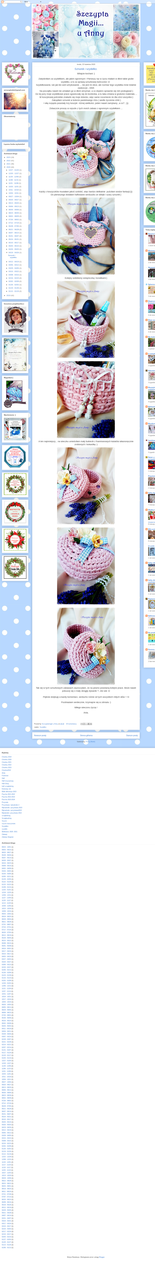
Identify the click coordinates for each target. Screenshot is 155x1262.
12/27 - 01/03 (14, 170)
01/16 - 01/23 (6, 978)
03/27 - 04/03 (6, 959)
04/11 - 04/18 (6, 1029)
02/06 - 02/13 (6, 970)
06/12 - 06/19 (6, 935)
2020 (9, 167)
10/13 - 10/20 (6, 1175)
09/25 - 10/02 (6, 914)
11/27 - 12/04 (6, 898)
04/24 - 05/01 (6, 948)
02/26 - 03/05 (6, 874)
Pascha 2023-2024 (8, 799)
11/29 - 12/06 (14, 177)
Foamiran (5, 775)
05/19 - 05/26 (6, 1205)
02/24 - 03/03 (6, 1229)
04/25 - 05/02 (6, 1026)
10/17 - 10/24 (6, 999)
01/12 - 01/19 (14, 291)
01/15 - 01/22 (6, 884)
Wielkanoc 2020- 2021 (9, 832)
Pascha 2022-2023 (8, 797)
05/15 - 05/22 (6, 940)
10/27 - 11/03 (6, 1173)
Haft (3, 778)
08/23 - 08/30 (14, 213)
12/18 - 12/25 (6, 892)
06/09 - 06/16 (6, 1202)
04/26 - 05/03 (14, 249)
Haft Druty (5, 783)
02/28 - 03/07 (6, 1039)
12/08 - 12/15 (6, 1159)
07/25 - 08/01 (6, 1015)
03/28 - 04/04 (6, 1034)
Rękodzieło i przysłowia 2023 (12, 808)
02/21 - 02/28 (6, 1042)
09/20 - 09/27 (14, 200)
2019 (9, 295)
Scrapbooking (6, 818)
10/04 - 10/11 (14, 193)
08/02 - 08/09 (14, 216)
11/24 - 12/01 (6, 1162)
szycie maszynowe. (9, 823)
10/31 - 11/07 (6, 994)
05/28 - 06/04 (6, 855)
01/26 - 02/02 (14, 285)
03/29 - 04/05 (14, 268)
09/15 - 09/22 (6, 1183)
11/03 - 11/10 (6, 1170)
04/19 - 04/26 (14, 253)
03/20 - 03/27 (6, 962)
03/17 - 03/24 (6, 1223)
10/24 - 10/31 (6, 996)
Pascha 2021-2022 (8, 794)
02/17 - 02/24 (6, 1231)
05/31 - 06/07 (14, 236)
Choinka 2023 (6, 767)
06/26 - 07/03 (6, 932)
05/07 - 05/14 (6, 858)
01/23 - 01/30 (6, 975)
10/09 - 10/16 (6, 911)
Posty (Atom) (90, 742)
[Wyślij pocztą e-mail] (82, 724)
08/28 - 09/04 (6, 919)
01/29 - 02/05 (6, 879)
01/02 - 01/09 (6, 980)
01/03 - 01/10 (6, 1058)
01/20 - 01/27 (6, 1242)
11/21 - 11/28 (6, 988)
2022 (9, 161)
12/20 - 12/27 (14, 173)
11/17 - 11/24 (6, 1165)
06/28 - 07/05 (14, 226)
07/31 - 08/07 (6, 924)
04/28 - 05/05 (6, 1210)
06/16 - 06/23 (6, 1199)
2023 (9, 157)
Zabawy (4, 834)
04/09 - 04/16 (6, 866)
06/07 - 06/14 (14, 233)
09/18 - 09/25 (6, 916)
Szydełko (43, 727)
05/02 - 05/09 (6, 1023)
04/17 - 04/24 (6, 951)
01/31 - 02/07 (6, 1050)
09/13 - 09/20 (14, 203)
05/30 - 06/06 (6, 1018)
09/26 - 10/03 (6, 1004)
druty (3, 773)
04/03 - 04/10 (6, 956)
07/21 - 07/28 (6, 1194)
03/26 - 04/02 (6, 871)
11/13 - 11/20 (6, 903)
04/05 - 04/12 (14, 265)
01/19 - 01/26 (14, 288)
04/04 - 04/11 (6, 1031)
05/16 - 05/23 (6, 1021)
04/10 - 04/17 (6, 954)
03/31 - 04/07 (6, 1218)
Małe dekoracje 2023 (9, 791)
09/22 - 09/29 (6, 1181)
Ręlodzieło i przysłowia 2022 (12, 813)
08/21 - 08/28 (6, 922)
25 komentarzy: (72, 724)
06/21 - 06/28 (14, 229)
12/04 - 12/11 (6, 895)
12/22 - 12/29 (6, 1157)
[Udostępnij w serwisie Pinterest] (91, 724)
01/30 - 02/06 (6, 972)
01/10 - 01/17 (6, 1055)
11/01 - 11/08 (14, 183)
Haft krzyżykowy (8, 781)
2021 (9, 164)
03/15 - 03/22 (14, 271)
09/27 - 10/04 (14, 196)
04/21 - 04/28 (6, 1213)
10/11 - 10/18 (14, 190)
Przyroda (5, 802)
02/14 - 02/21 (6, 1044)
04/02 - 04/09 (6, 868)
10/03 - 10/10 (6, 1002)
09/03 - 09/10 (6, 850)
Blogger (101, 1257)
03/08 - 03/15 (14, 275)
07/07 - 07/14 (6, 1197)
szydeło (4, 829)
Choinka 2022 (6, 765)
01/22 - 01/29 (6, 882)
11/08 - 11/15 (14, 180)
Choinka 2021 (6, 762)
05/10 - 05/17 (14, 243)
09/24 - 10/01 (6, 847)
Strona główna (86, 735)
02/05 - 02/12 (6, 876)
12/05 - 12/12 (6, 986)
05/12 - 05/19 (6, 1207)
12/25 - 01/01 (6, 890)
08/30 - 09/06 (14, 210)
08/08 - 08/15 (6, 1012)
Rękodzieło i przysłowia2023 (12, 810)
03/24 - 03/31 (6, 1221)
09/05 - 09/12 (6, 1007)
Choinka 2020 (6, 759)
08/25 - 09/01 (6, 1186)
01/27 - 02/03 (6, 1239)
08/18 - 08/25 (6, 1189)
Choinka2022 (6, 770)
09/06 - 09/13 (14, 206)
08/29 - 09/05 (6, 1010)
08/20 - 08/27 (6, 852)
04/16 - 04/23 (6, 863)
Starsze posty (132, 735)
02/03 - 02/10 (6, 1237)
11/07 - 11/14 (6, 991)
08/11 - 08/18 (6, 1191)
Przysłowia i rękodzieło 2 (10, 805)
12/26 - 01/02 (6, 983)
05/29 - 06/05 (6, 938)
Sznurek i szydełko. (86, 68)
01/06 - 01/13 (6, 1247)
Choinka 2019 (6, 757)
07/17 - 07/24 (6, 930)
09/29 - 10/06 (6, 1178)
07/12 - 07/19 (14, 223)
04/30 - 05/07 (6, 860)
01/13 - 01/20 (6, 1245)
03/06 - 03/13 (6, 964)
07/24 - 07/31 (6, 927)
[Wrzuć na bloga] (84, 724)
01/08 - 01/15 (6, 887)
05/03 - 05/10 (14, 246)
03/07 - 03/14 (6, 1036)
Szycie (4, 821)
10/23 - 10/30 (6, 908)
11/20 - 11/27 (6, 900)
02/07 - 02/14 (6, 1047)
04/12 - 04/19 (14, 262)
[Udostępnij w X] (86, 724)
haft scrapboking (7, 786)
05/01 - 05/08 (6, 946)
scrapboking (6, 815)
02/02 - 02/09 (14, 281)
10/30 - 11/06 (6, 906)
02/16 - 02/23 (14, 278)
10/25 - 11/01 (14, 187)
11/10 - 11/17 (6, 1167)
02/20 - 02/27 (6, 967)
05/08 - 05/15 (6, 943)
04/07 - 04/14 (6, 1215)
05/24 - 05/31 (14, 239)
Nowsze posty (40, 735)
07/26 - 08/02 (14, 220)
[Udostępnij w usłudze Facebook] (88, 724)
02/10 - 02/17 (6, 1234)
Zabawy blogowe (7, 837)
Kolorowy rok (6, 789)
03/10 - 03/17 (6, 1226)
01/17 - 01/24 (6, 1053)
